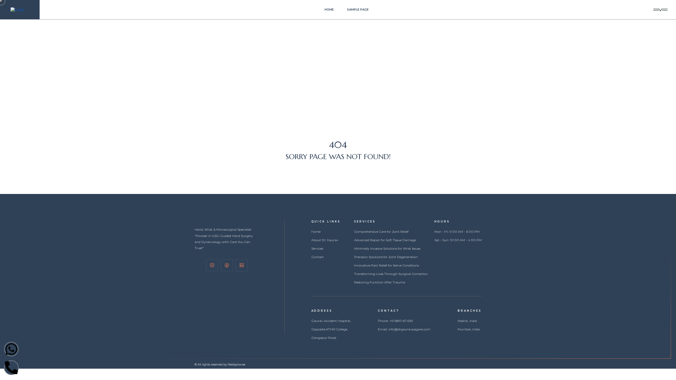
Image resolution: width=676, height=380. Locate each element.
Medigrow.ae (236, 364)
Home (329, 9)
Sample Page (358, 9)
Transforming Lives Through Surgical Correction (391, 274)
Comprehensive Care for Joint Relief (381, 231)
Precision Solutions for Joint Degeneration (386, 257)
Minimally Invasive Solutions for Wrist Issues (387, 248)
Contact (317, 257)
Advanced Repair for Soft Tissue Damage (385, 240)
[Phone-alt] (11, 367)
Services (317, 248)
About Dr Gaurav (324, 240)
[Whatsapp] (11, 349)
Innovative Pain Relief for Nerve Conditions (386, 265)
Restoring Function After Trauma (379, 282)
